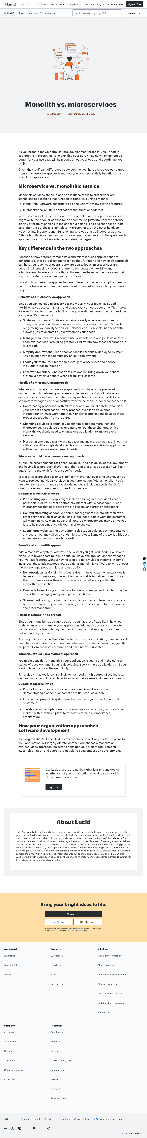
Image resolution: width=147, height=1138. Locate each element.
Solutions (41, 4)
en (10, 1119)
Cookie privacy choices (57, 1119)
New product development (112, 974)
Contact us (10, 1060)
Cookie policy (81, 1119)
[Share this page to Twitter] (144, 558)
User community (60, 1069)
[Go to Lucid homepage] (12, 4)
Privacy (25, 1119)
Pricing (7, 974)
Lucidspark (57, 955)
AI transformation (107, 984)
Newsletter (56, 1088)
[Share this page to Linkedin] (144, 564)
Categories (49, 12)
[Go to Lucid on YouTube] (34, 1128)
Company (72, 4)
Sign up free (134, 4)
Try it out (54, 787)
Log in (100, 4)
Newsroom (10, 1041)
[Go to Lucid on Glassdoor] (41, 1128)
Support (55, 1051)
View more (103, 1012)
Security (55, 1041)
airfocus (55, 974)
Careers (8, 1051)
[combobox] (98, 13)
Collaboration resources (110, 1002)
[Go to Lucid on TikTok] (48, 1128)
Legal (37, 1119)
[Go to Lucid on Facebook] (27, 1128)
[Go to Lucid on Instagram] (19, 1128)
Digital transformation (109, 955)
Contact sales (115, 4)
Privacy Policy (81, 930)
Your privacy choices (110, 1119)
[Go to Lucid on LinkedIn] (5, 1128)
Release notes (58, 1098)
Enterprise (88, 4)
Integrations (57, 984)
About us (9, 1032)
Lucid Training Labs (61, 1060)
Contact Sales (11, 965)
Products (26, 4)
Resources (56, 4)
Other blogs (32, 12)
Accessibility (11, 1079)
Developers (57, 1032)
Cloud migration (106, 965)
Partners (55, 1079)
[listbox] (96, 12)
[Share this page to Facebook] (144, 569)
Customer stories (13, 1069)
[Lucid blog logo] (14, 13)
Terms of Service (76, 928)
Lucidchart (56, 965)
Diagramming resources (110, 993)
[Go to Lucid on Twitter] (12, 1128)
